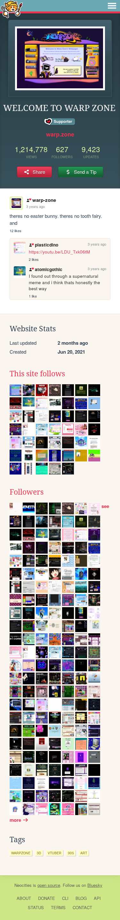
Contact (82, 907)
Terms (58, 907)
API (97, 898)
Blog (81, 898)
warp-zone (44, 199)
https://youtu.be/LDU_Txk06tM (59, 252)
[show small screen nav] (112, 5)
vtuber (54, 852)
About (24, 898)
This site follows (37, 374)
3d (39, 852)
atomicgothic (48, 269)
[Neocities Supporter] (60, 122)
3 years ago (35, 206)
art (83, 852)
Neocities (23, 885)
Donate (46, 898)
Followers (27, 492)
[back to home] (11, 8)
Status (36, 907)
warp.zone (60, 134)
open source (48, 885)
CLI (65, 898)
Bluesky (94, 885)
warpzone (20, 852)
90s (71, 852)
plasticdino (46, 245)
